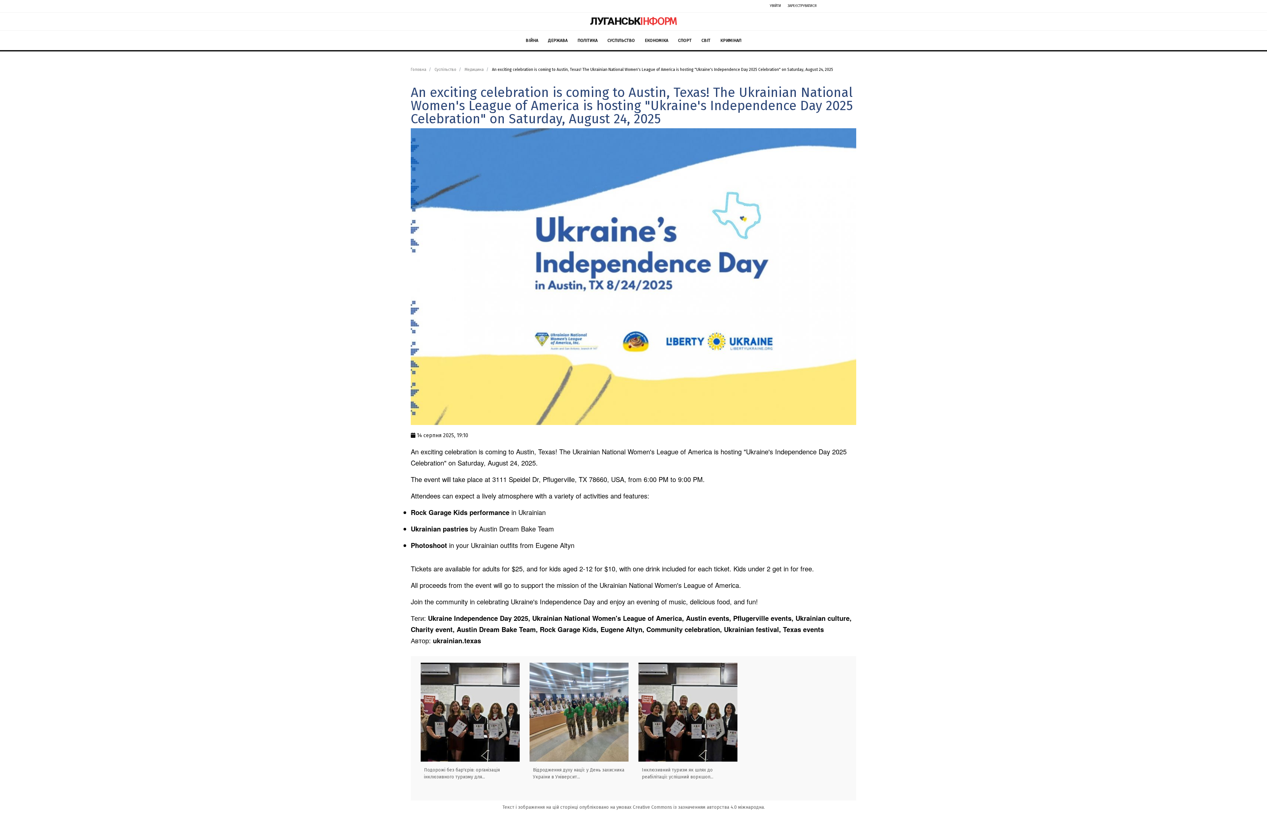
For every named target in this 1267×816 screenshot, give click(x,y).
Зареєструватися (802, 6)
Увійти (775, 6)
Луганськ (633, 21)
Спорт (685, 40)
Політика (587, 40)
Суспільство (621, 40)
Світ (705, 40)
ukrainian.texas (457, 640)
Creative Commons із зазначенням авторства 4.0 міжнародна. (699, 807)
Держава (558, 40)
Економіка (656, 40)
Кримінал (730, 40)
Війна (532, 40)
